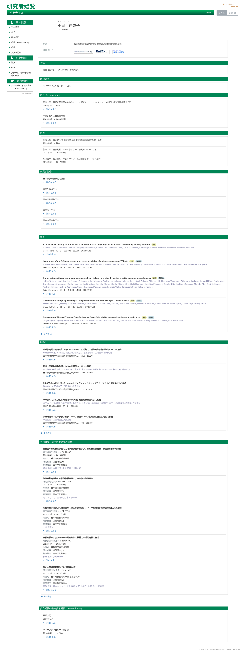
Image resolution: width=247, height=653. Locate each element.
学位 (13, 32)
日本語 (221, 13)
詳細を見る (51, 109)
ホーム (209, 13)
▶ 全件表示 (46, 334)
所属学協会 (16, 52)
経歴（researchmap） (21, 42)
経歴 (13, 47)
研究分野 (15, 37)
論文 (13, 62)
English (233, 13)
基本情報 (15, 27)
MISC (13, 67)
